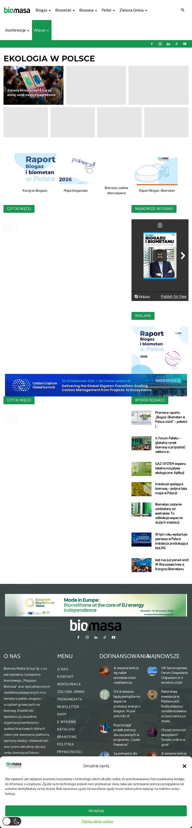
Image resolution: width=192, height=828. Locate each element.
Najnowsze (163, 656)
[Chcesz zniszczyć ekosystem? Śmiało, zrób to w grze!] (152, 733)
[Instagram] (160, 44)
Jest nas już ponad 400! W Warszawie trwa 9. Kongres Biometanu (171, 564)
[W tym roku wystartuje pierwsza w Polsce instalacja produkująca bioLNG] (142, 540)
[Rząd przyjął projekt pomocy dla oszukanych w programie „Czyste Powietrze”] (105, 728)
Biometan (63, 10)
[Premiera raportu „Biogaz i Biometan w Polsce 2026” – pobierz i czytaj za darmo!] (142, 418)
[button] (184, 766)
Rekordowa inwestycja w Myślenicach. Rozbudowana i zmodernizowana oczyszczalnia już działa (173, 706)
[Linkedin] (168, 44)
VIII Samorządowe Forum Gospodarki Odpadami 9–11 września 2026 (174, 675)
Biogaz (41, 10)
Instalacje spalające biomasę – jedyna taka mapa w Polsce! (171, 488)
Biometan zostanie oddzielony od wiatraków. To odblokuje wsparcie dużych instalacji (169, 514)
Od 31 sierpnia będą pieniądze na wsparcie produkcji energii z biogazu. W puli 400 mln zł (127, 704)
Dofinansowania (125, 656)
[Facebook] (152, 44)
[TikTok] (176, 44)
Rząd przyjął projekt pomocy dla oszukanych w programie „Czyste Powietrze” (127, 735)
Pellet (107, 10)
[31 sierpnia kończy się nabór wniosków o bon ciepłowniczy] (105, 671)
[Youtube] (184, 44)
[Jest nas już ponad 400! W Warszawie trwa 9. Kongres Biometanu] (142, 565)
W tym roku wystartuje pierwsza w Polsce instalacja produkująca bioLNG (171, 541)
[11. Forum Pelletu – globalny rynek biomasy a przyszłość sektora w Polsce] (142, 443)
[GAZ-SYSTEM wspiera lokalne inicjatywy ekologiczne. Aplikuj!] (142, 469)
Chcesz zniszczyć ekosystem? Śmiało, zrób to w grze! (173, 737)
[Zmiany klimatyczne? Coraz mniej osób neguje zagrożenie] (34, 85)
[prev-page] (7, 227)
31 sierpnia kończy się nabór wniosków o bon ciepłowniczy (126, 675)
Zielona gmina (132, 10)
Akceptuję (96, 811)
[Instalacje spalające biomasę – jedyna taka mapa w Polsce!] (142, 489)
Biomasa (86, 10)
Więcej (39, 30)
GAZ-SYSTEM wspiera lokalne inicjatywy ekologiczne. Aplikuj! (170, 468)
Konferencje (15, 30)
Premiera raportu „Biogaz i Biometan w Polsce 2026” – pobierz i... (171, 419)
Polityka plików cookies (97, 821)
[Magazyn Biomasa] (96, 625)
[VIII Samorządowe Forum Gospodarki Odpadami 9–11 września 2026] (152, 671)
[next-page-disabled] (15, 227)
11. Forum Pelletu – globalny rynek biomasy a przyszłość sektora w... (170, 445)
